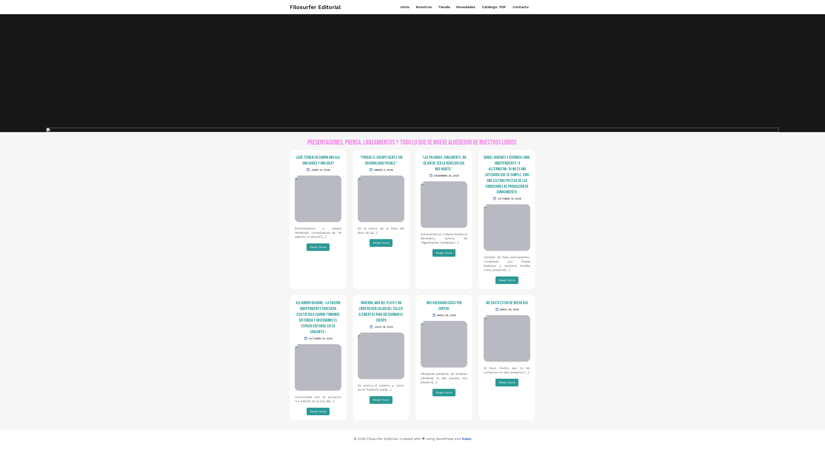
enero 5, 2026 (383, 169)
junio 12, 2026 (320, 169)
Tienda (444, 7)
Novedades (465, 7)
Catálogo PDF (494, 7)
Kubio (466, 439)
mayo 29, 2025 (446, 315)
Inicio (404, 7)
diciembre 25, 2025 (446, 175)
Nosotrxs (424, 7)
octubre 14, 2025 (509, 198)
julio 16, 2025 (383, 326)
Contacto (521, 7)
